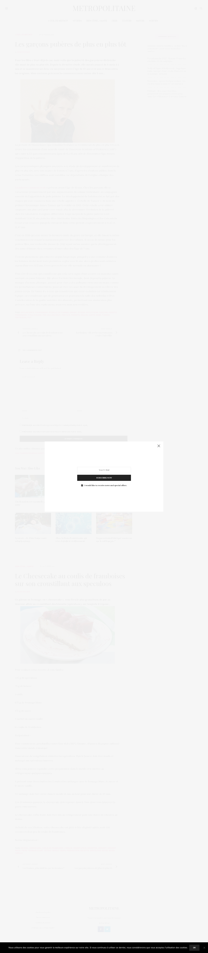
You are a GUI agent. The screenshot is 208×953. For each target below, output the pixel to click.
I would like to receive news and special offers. (106, 485)
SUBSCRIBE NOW (104, 477)
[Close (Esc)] (159, 446)
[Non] (204, 947)
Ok (194, 947)
